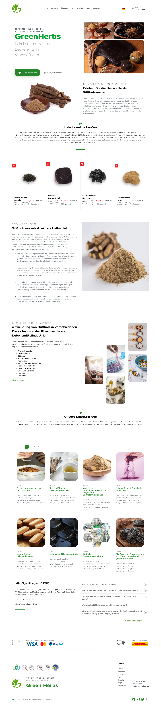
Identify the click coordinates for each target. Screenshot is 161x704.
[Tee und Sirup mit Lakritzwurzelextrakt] (64, 466)
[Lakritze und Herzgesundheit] (64, 532)
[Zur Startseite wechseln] (18, 8)
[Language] (125, 9)
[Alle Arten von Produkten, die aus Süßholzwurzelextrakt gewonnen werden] (130, 532)
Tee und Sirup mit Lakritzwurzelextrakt (59, 489)
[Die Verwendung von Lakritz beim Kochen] (31, 466)
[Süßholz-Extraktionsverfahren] (97, 532)
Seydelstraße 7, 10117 (139, 682)
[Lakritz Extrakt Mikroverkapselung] (31, 532)
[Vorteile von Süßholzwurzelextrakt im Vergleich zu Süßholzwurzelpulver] (97, 466)
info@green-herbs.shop (140, 686)
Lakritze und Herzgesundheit (64, 554)
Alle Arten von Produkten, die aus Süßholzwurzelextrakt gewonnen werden (130, 556)
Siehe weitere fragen (133, 621)
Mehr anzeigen (18, 380)
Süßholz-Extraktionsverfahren (93, 555)
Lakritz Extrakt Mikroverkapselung (26, 555)
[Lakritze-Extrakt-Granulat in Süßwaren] (130, 466)
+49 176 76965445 (138, 684)
